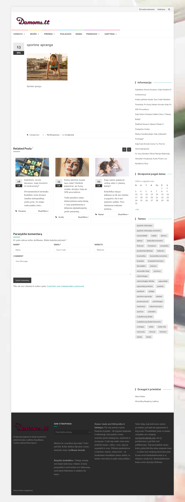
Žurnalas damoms (147, 9)
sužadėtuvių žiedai (144, 316)
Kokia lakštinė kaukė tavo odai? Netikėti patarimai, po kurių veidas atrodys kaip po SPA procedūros (75, 186)
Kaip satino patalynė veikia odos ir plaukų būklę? (114, 183)
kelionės (160, 251)
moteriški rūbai (143, 271)
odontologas (142, 276)
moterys (157, 271)
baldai (154, 235)
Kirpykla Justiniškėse (63, 460)
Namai (79, 34)
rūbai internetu (156, 306)
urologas (140, 327)
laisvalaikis (141, 266)
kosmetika (141, 256)
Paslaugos (65, 34)
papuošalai (163, 281)
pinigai (151, 291)
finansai (140, 246)
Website (99, 244)
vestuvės (141, 332)
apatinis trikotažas (144, 225)
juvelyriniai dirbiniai (145, 251)
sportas (140, 311)
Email (57, 244)
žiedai (148, 337)
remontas (141, 306)
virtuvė (152, 332)
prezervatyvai (142, 301)
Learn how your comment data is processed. (65, 286)
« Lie (137, 209)
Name (16, 244)
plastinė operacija (144, 296)
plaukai (159, 296)
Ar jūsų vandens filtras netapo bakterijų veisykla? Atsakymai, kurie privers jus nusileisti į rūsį (152, 158)
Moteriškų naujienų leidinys (147, 401)
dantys (164, 235)
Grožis (33, 34)
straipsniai (69, 135)
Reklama (161, 9)
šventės (163, 332)
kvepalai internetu (155, 261)
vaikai (151, 327)
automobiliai (142, 235)
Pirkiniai (48, 34)
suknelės (151, 311)
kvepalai (140, 261)
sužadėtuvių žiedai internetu (149, 322)
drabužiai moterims (155, 240)
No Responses (53, 135)
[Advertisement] (120, 20)
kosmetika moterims (158, 256)
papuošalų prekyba (145, 286)
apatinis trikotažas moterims (149, 230)
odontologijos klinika (145, 281)
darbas (140, 240)
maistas (153, 266)
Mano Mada (140, 396)
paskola (160, 286)
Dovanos (22, 211)
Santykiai (110, 34)
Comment (18, 256)
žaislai (139, 337)
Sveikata (18, 34)
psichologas (158, 301)
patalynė (140, 291)
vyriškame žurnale (76, 450)
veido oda (162, 327)
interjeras (152, 246)
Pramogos (91, 34)
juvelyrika (164, 246)
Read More (43, 211)
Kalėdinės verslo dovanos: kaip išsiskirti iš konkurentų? (36, 183)
